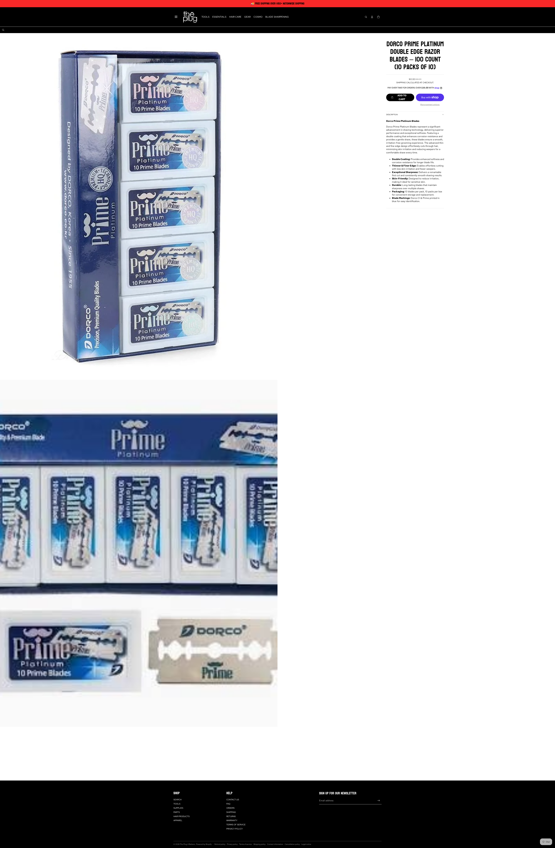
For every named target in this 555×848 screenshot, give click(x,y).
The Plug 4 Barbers (187, 844)
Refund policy (219, 844)
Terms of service (245, 844)
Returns (231, 816)
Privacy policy (232, 844)
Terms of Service (236, 824)
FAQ (228, 803)
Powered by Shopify (204, 844)
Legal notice (306, 844)
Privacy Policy (234, 828)
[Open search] (366, 17)
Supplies (178, 808)
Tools (176, 803)
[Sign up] (379, 800)
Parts (176, 812)
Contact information (275, 844)
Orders (230, 808)
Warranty (231, 820)
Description (392, 114)
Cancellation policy (292, 844)
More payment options (430, 104)
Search (177, 799)
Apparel (177, 820)
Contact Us (232, 799)
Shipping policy (260, 844)
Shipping (231, 812)
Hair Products (181, 816)
